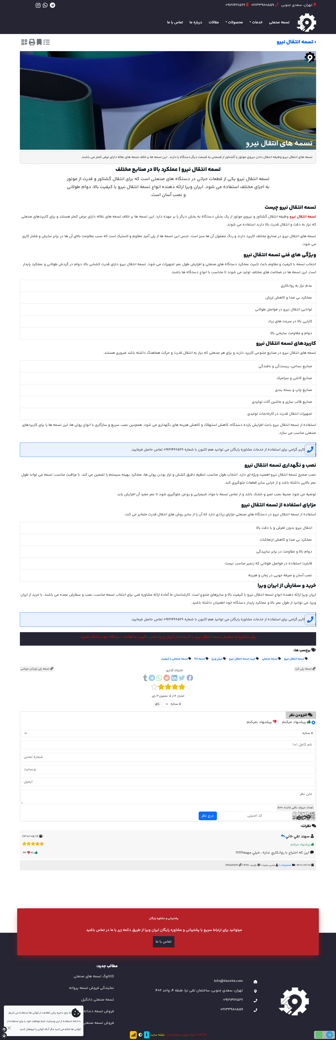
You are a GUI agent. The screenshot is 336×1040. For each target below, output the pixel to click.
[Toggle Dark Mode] (140, 1035)
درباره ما (195, 22)
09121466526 (233, 1000)
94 (25, 853)
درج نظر (208, 816)
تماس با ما (175, 22)
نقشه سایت (157, 1035)
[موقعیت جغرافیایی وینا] (255, 992)
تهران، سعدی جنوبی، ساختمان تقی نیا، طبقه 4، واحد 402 (199, 990)
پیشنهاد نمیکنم (260, 722)
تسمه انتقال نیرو (294, 659)
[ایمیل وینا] (255, 982)
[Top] (4, 1030)
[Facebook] (190, 679)
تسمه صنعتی (279, 22)
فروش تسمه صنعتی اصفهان (91, 1023)
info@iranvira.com (228, 981)
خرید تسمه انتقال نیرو (242, 659)
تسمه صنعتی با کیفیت (174, 659)
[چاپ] (32, 43)
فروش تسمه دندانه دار (96, 1011)
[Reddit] (167, 679)
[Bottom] (4, 1036)
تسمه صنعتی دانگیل (97, 1000)
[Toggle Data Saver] (133, 1035)
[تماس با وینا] (255, 1001)
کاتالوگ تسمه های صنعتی (94, 976)
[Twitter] (182, 679)
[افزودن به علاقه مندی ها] (39, 43)
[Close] (9, 1027)
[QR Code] (24, 43)
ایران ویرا (217, 659)
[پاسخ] (283, 836)
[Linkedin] (174, 679)
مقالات (214, 22)
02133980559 (231, 1009)
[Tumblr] (145, 679)
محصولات (235, 22)
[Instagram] (38, 5)
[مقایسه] (46, 43)
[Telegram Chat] (329, 1035)
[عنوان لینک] (294, 1001)
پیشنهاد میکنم (294, 722)
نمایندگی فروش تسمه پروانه (91, 988)
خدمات (257, 22)
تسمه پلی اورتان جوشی (35, 669)
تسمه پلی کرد (303, 669)
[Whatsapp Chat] (319, 1035)
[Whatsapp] (45, 5)
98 (32, 853)
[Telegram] (52, 5)
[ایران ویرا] (306, 22)
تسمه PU (199, 659)
